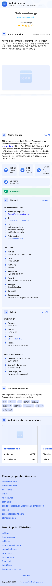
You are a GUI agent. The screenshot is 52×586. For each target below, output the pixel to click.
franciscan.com (9, 485)
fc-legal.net (7, 497)
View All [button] (47, 135)
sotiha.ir (5, 533)
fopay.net (6, 561)
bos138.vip (7, 489)
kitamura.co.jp (8, 537)
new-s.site (7, 553)
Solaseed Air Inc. (15, 339)
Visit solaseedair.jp (26, 17)
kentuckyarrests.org (11, 569)
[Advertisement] (26, 57)
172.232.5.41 (13, 221)
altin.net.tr (6, 502)
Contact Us (26, 576)
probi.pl (5, 510)
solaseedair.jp (8, 146)
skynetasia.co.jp (12, 448)
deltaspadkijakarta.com (13, 514)
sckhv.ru (6, 541)
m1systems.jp (8, 557)
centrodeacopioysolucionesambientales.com (23, 506)
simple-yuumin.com (11, 545)
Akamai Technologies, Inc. (19, 214)
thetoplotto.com (9, 481)
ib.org (4, 493)
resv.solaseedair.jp (15, 239)
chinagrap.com (9, 518)
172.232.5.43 (24, 221)
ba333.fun (7, 565)
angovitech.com (9, 549)
